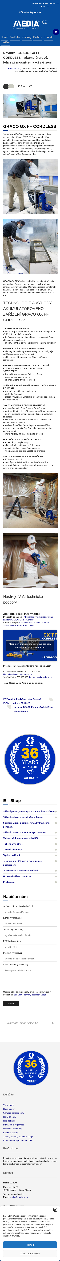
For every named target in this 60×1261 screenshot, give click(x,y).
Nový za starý (9, 1117)
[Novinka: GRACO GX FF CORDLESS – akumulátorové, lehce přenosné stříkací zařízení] (30, 106)
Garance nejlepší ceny (13, 1113)
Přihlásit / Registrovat (30, 12)
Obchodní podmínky (12, 1129)
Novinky (17, 68)
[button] (55, 1209)
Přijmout (30, 1244)
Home (10, 68)
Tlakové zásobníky (12, 849)
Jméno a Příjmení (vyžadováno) (18, 906)
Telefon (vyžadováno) (13, 929)
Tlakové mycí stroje (13, 844)
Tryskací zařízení (11, 855)
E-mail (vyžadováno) (12, 918)
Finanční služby (10, 1132)
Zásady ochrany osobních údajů (18, 1136)
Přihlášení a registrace (13, 1125)
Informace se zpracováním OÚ (17, 1140)
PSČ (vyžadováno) (12, 941)
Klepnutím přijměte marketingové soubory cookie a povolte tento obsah (30, 646)
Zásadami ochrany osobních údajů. (30, 995)
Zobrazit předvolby (30, 1253)
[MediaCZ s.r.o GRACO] (30, 25)
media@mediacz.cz (19, 1197)
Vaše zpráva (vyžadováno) (15, 964)
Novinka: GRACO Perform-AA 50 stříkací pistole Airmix (33, 709)
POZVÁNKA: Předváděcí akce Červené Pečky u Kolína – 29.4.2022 (22, 701)
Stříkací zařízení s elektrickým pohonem (23, 817)
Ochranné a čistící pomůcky (17, 876)
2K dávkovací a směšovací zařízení (20, 870)
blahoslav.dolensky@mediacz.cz (18, 674)
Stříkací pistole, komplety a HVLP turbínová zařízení (29, 811)
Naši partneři (9, 1121)
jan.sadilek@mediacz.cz (40, 677)
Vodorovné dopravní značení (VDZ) (20, 838)
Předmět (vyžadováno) (13, 953)
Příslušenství (9, 882)
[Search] (53, 1023)
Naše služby (9, 1109)
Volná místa (8, 1105)
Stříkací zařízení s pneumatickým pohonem (24, 832)
